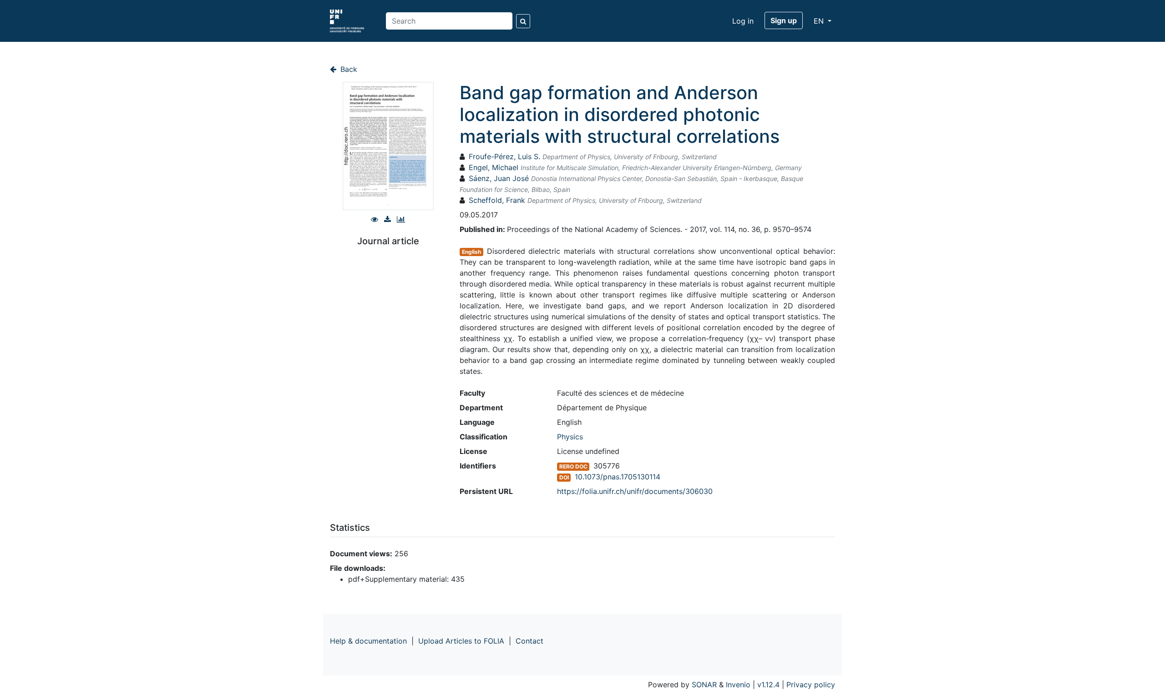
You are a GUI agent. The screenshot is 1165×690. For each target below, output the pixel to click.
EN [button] (820, 20)
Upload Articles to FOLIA (461, 640)
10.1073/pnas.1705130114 (617, 476)
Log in (743, 20)
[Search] (523, 21)
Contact (529, 640)
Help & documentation (368, 640)
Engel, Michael (493, 167)
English (471, 251)
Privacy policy (810, 684)
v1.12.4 (768, 684)
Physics (570, 436)
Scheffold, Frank (497, 200)
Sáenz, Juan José (499, 178)
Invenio (738, 684)
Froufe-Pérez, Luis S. (504, 156)
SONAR (704, 684)
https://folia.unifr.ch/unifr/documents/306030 (635, 491)
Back (347, 69)
